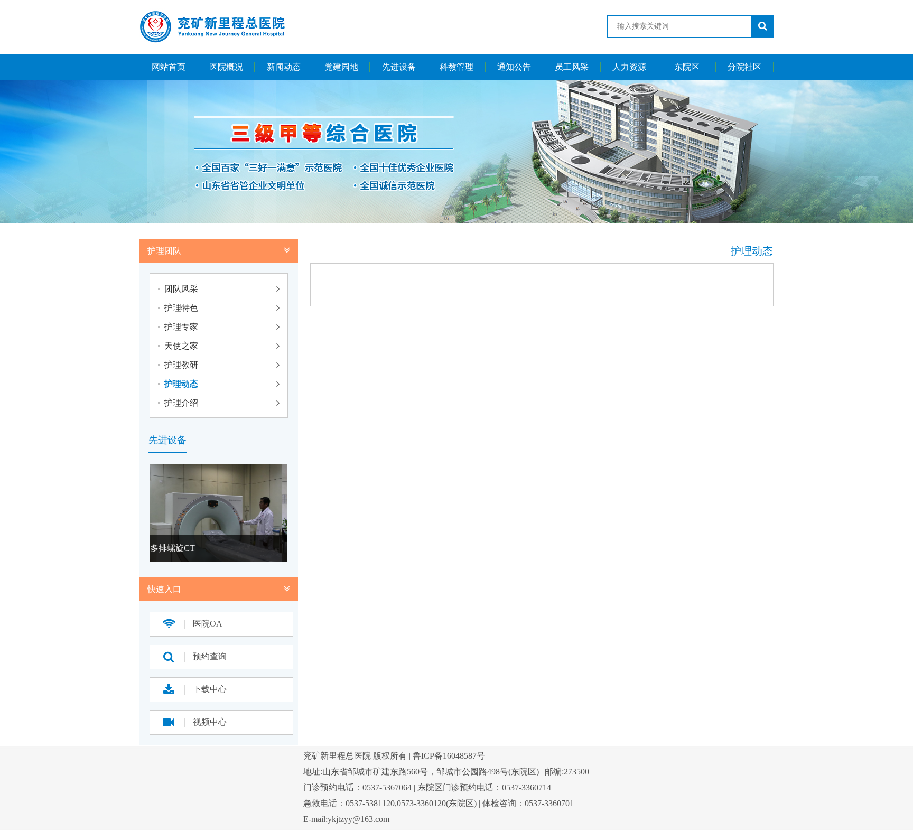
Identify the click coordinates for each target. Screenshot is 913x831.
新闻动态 (284, 66)
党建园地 (341, 66)
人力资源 (629, 66)
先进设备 (399, 66)
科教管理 (456, 66)
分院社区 (744, 66)
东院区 (687, 66)
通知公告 (514, 66)
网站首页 (168, 66)
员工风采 (572, 66)
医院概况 (226, 66)
